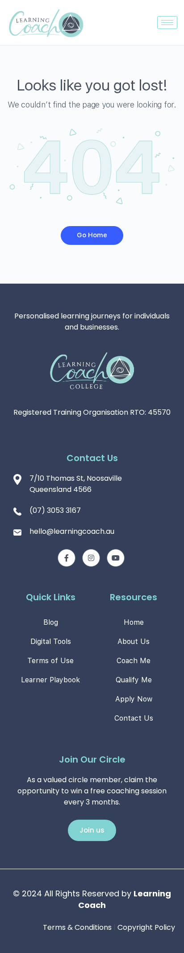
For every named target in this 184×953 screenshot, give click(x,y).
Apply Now (133, 699)
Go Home (92, 235)
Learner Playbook (50, 680)
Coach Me (134, 660)
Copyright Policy (146, 927)
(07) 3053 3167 (55, 510)
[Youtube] (116, 558)
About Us (133, 641)
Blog (50, 622)
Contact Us (133, 718)
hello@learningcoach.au (71, 531)
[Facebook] (66, 558)
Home (134, 622)
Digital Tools (50, 641)
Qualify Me (134, 680)
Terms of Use (50, 660)
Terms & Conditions (77, 927)
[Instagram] (91, 558)
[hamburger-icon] (167, 22)
